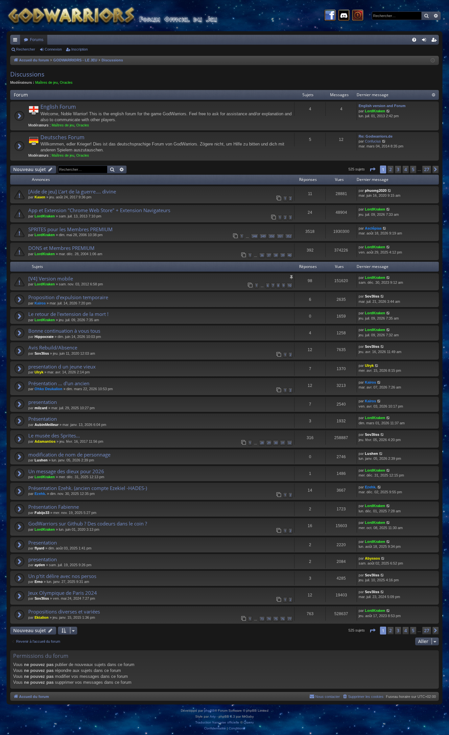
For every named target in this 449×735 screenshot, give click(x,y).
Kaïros (40, 303)
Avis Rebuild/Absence (52, 347)
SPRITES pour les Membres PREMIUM (70, 229)
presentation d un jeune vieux (62, 366)
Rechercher (25, 49)
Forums (36, 39)
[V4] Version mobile (50, 278)
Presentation (42, 542)
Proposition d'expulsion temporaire (68, 297)
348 (254, 236)
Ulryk (39, 372)
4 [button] (405, 169)
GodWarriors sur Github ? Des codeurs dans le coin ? (87, 523)
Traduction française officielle (217, 722)
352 (288, 236)
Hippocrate (44, 337)
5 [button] (413, 169)
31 (282, 443)
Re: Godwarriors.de (375, 136)
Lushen (41, 460)
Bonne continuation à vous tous (64, 330)
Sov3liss (372, 296)
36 (262, 255)
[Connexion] (358, 15)
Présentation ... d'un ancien (58, 383)
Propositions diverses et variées (64, 611)
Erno (39, 582)
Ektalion (42, 617)
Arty (213, 716)
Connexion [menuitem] (425, 41)
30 (275, 443)
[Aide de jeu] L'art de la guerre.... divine (72, 191)
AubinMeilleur (47, 425)
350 (271, 236)
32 (289, 443)
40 (289, 255)
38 (275, 255)
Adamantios (45, 441)
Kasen (40, 197)
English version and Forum (382, 106)
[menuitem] (414, 40)
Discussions (27, 74)
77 (289, 619)
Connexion (53, 49)
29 (269, 443)
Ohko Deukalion (48, 389)
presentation (42, 402)
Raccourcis (16, 41)
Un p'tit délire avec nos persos (62, 576)
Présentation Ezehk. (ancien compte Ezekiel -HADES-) (87, 488)
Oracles (66, 82)
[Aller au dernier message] (390, 190)
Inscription (79, 49)
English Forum (58, 106)
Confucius (373, 141)
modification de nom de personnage (69, 454)
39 (282, 255)
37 (269, 255)
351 (280, 236)
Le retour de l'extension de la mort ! (68, 314)
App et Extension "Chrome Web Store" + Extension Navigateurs (99, 210)
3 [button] (398, 169)
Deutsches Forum (62, 137)
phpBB (209, 710)
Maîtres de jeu (46, 82)
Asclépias (373, 228)
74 (269, 619)
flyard (39, 548)
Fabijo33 (42, 513)
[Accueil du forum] (125, 15)
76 (282, 619)
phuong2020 (376, 190)
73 (262, 619)
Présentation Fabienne (53, 506)
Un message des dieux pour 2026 (66, 471)
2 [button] (390, 169)
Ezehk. (40, 494)
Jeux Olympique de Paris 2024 (62, 593)
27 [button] (426, 169)
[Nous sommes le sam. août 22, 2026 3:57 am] (433, 60)
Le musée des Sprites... (54, 435)
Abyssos (372, 558)
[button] (372, 169)
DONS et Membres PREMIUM (61, 248)
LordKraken (375, 111)
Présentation (42, 418)
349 (263, 236)
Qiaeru (249, 722)
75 (275, 619)
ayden (40, 565)
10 (289, 285)
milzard (41, 408)
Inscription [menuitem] (435, 41)
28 (262, 443)
